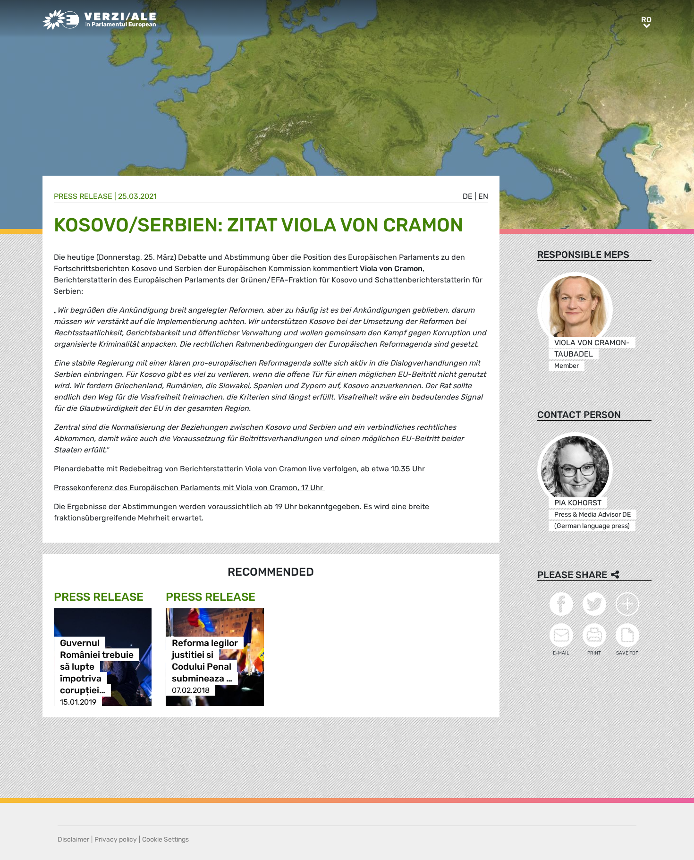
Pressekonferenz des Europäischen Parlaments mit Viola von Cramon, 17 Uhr (189, 487)
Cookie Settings (165, 839)
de (468, 196)
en (483, 196)
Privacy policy (115, 839)
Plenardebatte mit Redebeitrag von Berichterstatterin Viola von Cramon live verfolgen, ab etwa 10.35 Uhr (239, 468)
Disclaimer (73, 839)
